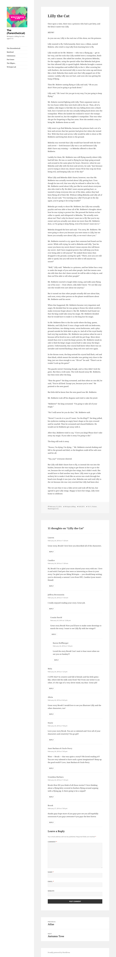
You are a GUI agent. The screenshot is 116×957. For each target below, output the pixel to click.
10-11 (89, 507)
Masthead (10, 52)
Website (51, 891)
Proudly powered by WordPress (59, 952)
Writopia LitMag (70, 507)
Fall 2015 (82, 507)
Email (51, 881)
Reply (51, 552)
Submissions (11, 56)
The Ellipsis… (11, 63)
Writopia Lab (11, 67)
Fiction (94, 507)
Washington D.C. (53, 509)
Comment (52, 842)
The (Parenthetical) (16, 31)
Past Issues (10, 59)
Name (51, 872)
